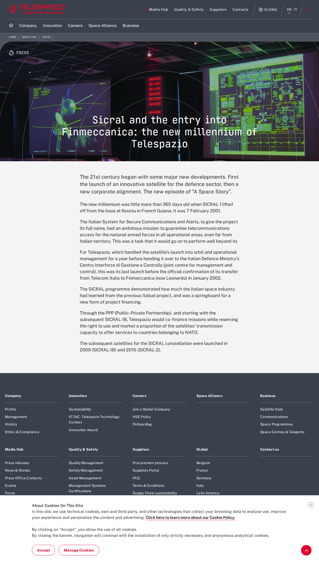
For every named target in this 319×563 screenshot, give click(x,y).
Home (13, 37)
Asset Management (85, 478)
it (295, 9)
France (202, 470)
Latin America (207, 493)
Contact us (269, 449)
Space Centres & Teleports (282, 432)
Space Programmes (276, 424)
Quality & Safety (83, 449)
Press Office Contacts (23, 478)
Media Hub (29, 37)
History (11, 424)
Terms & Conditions (148, 485)
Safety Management (86, 470)
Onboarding (142, 424)
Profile (10, 409)
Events (10, 485)
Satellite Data (271, 409)
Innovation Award (83, 430)
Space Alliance (209, 396)
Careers (139, 396)
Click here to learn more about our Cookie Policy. (190, 517)
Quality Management (86, 463)
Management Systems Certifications (87, 488)
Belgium (203, 463)
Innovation (78, 396)
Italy (200, 485)
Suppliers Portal (146, 470)
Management (16, 417)
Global (202, 449)
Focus (46, 37)
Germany (203, 478)
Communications (274, 417)
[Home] (11, 26)
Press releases (17, 463)
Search (308, 9)
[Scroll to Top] (306, 550)
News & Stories (17, 470)
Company (13, 396)
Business (267, 396)
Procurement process (150, 463)
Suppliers (141, 449)
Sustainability (80, 409)
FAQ (136, 478)
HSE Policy (142, 417)
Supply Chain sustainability (155, 493)
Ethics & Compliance (22, 432)
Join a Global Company (151, 409)
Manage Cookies (79, 550)
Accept (43, 550)
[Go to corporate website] (36, 9)
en (289, 9)
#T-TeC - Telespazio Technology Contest (94, 419)
